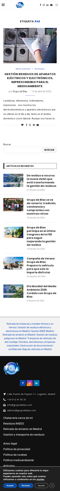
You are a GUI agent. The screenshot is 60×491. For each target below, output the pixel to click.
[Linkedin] (47, 5)
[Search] (56, 5)
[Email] (51, 5)
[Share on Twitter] (30, 124)
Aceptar (10, 485)
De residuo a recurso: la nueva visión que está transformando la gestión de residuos (41, 181)
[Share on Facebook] (26, 125)
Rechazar (26, 485)
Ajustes (41, 485)
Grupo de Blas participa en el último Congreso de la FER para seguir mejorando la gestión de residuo (41, 236)
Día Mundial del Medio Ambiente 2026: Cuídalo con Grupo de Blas (41, 291)
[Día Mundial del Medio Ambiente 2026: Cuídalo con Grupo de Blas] (13, 291)
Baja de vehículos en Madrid (37, 349)
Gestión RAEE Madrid (42, 331)
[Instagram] (44, 5)
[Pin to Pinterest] (34, 125)
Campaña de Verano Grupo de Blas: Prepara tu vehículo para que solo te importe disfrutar (41, 265)
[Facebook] (40, 5)
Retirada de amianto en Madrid (19, 334)
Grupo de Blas (20, 91)
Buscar (7, 144)
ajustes (40, 479)
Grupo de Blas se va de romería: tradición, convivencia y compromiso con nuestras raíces (41, 206)
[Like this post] (22, 125)
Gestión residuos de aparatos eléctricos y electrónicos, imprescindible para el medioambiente (30, 80)
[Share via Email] (37, 125)
